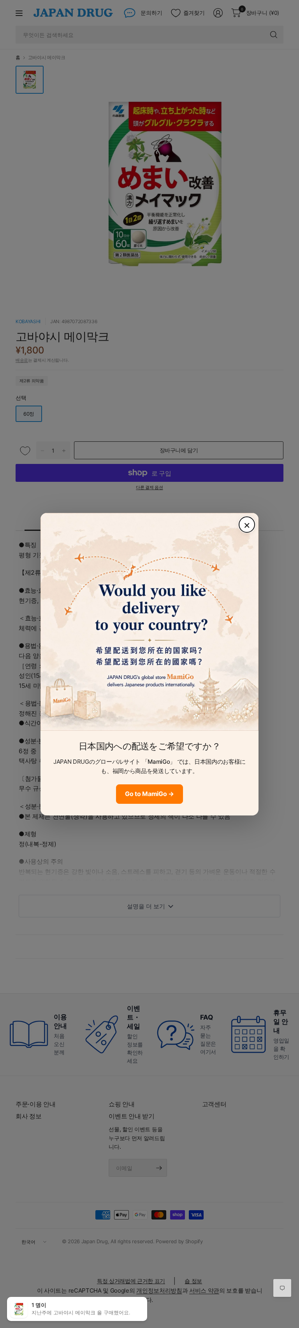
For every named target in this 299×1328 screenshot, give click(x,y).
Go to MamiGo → (149, 794)
